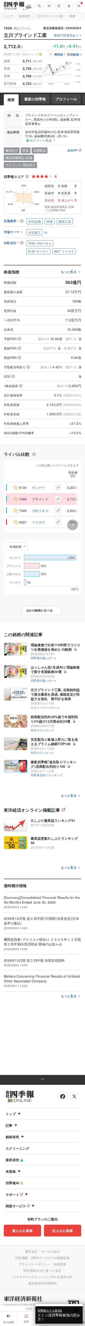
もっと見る (69, 272)
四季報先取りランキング (47, 775)
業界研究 (12, 1159)
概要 (11, 99)
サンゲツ (38, 487)
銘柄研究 (24, 16)
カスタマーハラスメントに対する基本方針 (42, 1277)
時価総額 (15, 546)
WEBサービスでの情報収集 (50, 1257)
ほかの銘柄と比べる (39, 610)
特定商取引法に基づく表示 (42, 1270)
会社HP (72, 150)
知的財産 (60, 1264)
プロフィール (66, 99)
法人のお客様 (62, 1230)
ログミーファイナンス (45, 707)
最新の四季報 (35, 99)
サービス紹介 (50, 1251)
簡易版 (58, 54)
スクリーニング (17, 1148)
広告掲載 (21, 1257)
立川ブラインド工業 (50, 16)
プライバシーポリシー (34, 1264)
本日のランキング (42, 730)
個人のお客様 (22, 1230)
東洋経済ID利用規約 (42, 1283)
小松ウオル (40, 510)
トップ (8, 16)
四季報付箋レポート (44, 658)
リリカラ (38, 522)
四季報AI (12, 1182)
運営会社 (31, 1251)
